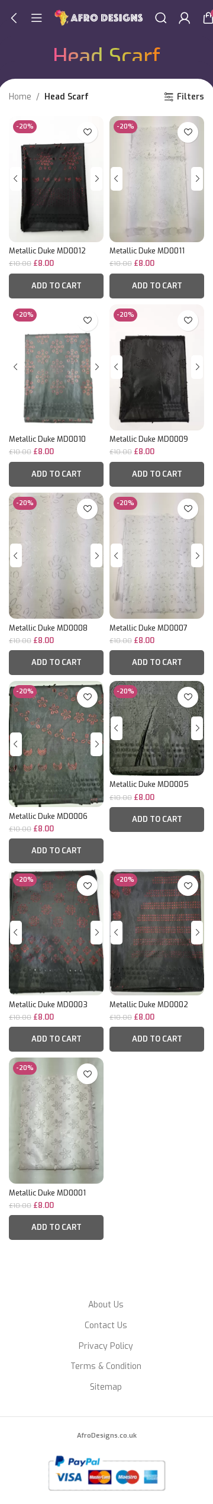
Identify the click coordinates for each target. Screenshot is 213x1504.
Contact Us (106, 1325)
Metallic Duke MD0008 (48, 628)
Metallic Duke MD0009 (148, 439)
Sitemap (106, 1387)
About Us (106, 1304)
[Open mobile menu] (37, 18)
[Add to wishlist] (87, 132)
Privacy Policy (106, 1346)
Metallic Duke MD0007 (148, 628)
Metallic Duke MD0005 (149, 784)
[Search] (161, 18)
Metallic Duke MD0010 (47, 439)
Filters (190, 97)
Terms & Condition (105, 1366)
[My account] (184, 18)
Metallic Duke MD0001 (47, 1193)
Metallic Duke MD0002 (148, 1005)
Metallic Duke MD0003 (48, 1005)
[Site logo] (98, 17)
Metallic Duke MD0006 (48, 816)
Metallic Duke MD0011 (147, 251)
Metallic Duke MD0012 (47, 251)
